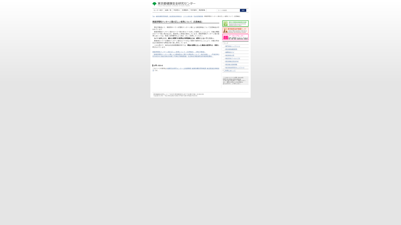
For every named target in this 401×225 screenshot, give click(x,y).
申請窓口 (177, 10)
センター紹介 (158, 10)
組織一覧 (168, 10)
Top (153, 16)
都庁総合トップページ (232, 46)
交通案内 (185, 10)
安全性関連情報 (198, 16)
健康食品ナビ (229, 52)
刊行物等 (193, 10)
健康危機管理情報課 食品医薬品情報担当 (169, 16)
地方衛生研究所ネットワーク (234, 67)
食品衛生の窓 (229, 55)
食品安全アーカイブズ (232, 58)
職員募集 (202, 10)
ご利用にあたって (230, 70)
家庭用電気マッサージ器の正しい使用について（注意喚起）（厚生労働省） (179, 52)
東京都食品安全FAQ (232, 61)
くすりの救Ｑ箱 (187, 16)
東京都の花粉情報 (231, 64)
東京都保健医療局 (231, 49)
